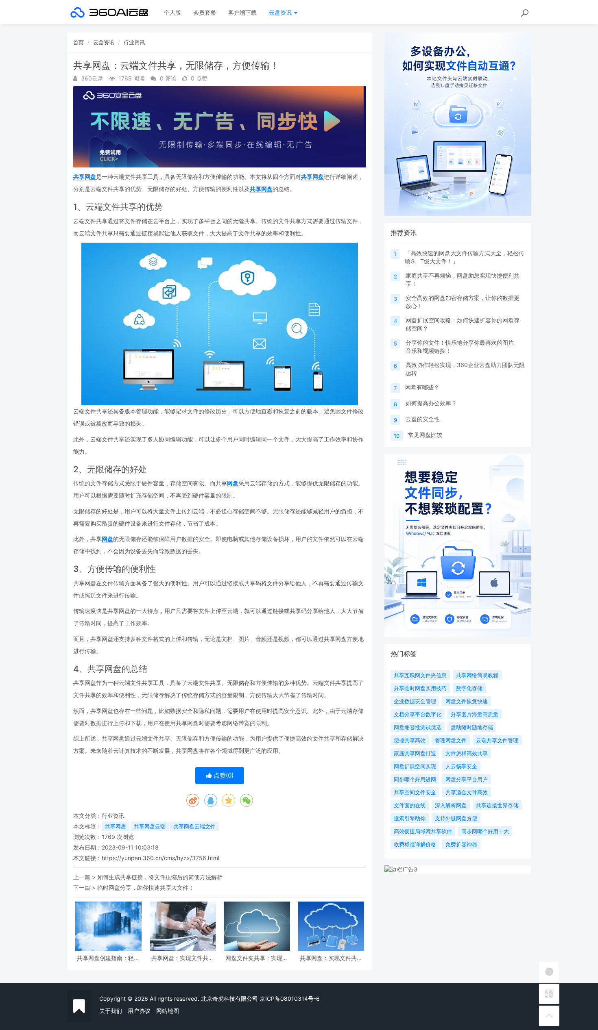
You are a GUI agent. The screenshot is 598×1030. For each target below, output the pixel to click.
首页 (78, 42)
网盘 (232, 483)
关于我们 (110, 1010)
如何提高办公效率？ (431, 403)
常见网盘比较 (425, 434)
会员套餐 (204, 12)
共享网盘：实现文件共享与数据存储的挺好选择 (182, 958)
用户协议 (139, 1010)
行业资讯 (134, 42)
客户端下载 (242, 12)
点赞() (223, 775)
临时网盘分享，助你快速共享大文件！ (145, 887)
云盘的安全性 (423, 418)
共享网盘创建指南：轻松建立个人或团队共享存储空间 (108, 958)
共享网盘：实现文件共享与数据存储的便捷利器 (331, 958)
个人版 (172, 12)
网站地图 (167, 1010)
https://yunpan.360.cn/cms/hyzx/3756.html (160, 857)
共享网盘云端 (150, 826)
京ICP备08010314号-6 (290, 998)
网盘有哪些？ (422, 387)
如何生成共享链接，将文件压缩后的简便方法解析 (160, 877)
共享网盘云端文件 (194, 826)
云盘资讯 (281, 12)
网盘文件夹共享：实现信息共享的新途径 (256, 958)
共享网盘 (84, 176)
